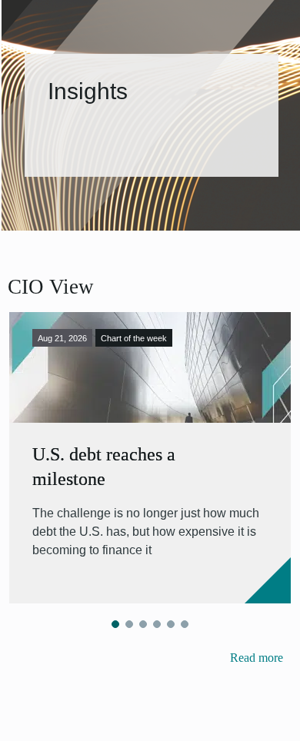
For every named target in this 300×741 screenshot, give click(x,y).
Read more (256, 657)
